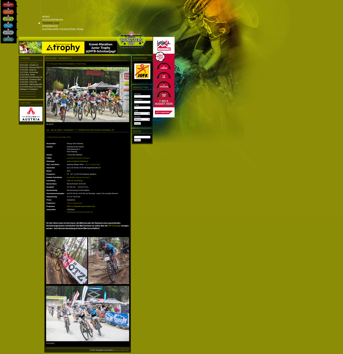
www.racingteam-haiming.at (77, 161)
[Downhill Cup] (7, 40)
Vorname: (137, 94)
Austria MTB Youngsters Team (62, 29)
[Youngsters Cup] (7, 19)
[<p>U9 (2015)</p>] (87, 122)
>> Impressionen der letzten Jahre (58, 137)
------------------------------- (28, 96)
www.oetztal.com (87, 212)
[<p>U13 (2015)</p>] (87, 341)
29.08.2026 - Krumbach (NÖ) (30, 80)
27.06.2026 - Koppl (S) (28, 70)
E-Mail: (136, 105)
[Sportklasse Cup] (7, 26)
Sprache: (137, 117)
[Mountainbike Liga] (7, 6)
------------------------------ (28, 92)
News (45, 16)
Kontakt (125, 350)
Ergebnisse (50, 26)
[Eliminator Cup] (7, 33)
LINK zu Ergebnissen (74, 203)
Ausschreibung (52, 19)
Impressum (118, 350)
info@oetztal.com (73, 212)
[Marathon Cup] (7, 13)
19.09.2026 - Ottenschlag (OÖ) (31, 84)
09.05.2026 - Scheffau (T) (29, 65)
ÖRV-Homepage (114, 226)
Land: (136, 111)
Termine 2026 (50, 23)
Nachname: (138, 100)
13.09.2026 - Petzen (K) (28, 82)
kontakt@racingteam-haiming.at (78, 158)
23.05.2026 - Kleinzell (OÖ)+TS (31, 67)
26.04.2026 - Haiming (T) (29, 63)
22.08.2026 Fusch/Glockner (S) (31, 77)
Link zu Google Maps (92, 164)
